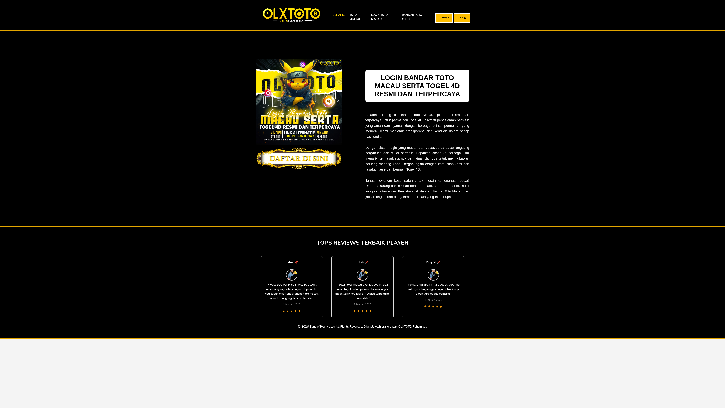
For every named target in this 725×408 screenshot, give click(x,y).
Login (462, 18)
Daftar (444, 18)
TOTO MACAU (354, 17)
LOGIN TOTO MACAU (379, 17)
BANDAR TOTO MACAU (412, 17)
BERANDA (339, 15)
